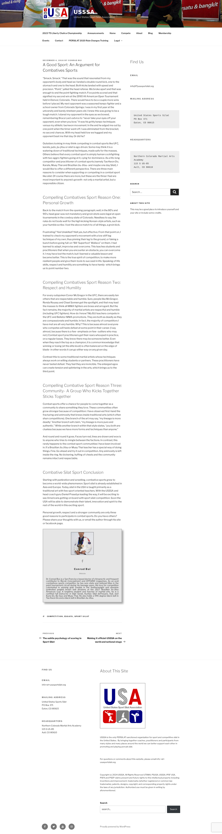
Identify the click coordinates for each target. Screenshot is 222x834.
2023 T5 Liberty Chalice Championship (62, 33)
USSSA (84, 12)
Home (113, 33)
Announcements (95, 33)
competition (55, 616)
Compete (125, 33)
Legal (117, 40)
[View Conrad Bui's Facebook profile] (82, 561)
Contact (59, 40)
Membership (165, 33)
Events (45, 40)
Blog (150, 33)
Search (103, 803)
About (139, 33)
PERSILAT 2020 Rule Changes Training (88, 40)
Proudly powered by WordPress (115, 826)
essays (68, 616)
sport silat (82, 616)
